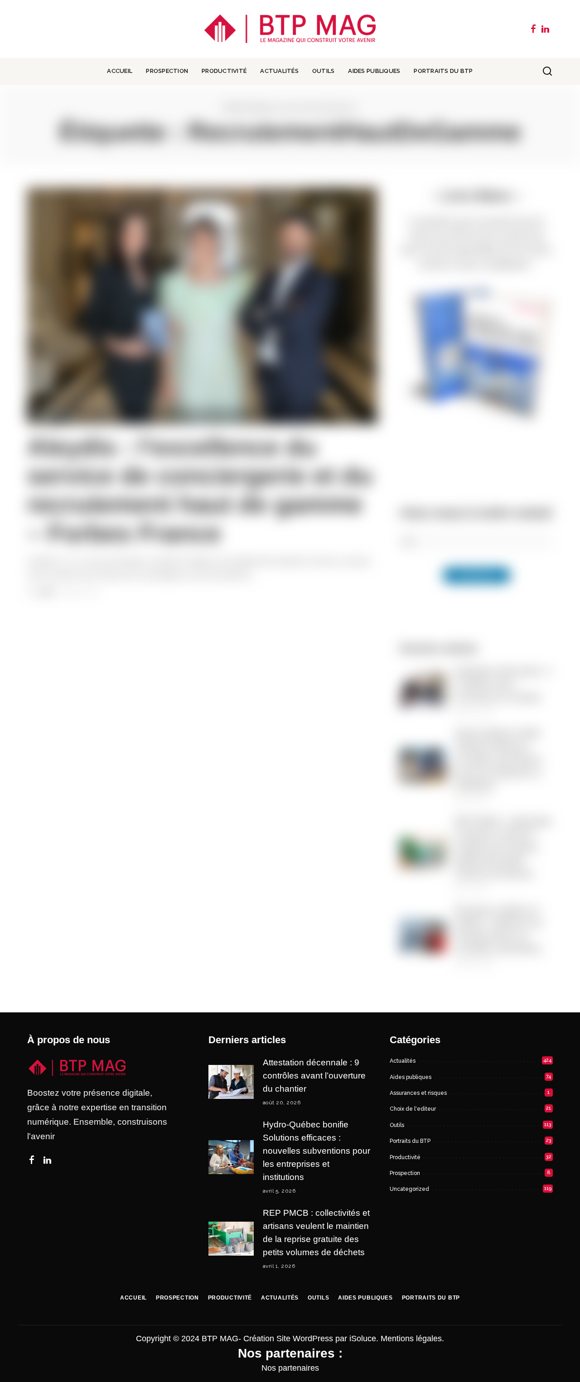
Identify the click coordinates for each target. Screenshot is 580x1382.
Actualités (54, 413)
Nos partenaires (290, 1367)
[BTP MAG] (290, 29)
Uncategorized (409, 1189)
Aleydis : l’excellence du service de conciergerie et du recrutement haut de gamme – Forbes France (199, 490)
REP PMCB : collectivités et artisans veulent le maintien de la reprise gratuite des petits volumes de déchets (503, 848)
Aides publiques (410, 1077)
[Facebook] (533, 29)
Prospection (405, 1173)
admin (46, 592)
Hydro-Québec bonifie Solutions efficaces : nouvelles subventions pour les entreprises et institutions (498, 759)
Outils (397, 1125)
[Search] (547, 71)
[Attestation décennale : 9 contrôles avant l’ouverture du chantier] (422, 690)
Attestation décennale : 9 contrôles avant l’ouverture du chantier (502, 684)
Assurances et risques (418, 1093)
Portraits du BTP (410, 1141)
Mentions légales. (412, 1338)
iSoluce (362, 1338)
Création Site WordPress (288, 1338)
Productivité (405, 1157)
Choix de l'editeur (413, 1109)
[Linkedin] (545, 29)
